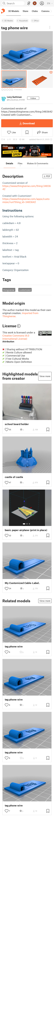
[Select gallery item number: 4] (29, 417)
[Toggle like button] (6, 429)
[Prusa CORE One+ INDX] (27, 151)
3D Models (8, 21)
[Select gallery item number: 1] (22, 417)
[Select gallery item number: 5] (31, 417)
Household (23, 21)
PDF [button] (48, 176)
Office (36, 21)
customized (25, 290)
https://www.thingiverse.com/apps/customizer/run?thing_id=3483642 (26, 200)
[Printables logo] (3, 11)
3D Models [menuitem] (13, 11)
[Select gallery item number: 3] (27, 417)
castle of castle (14, 477)
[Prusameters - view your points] (35, 3)
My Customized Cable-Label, (22, 583)
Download (29, 123)
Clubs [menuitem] (35, 11)
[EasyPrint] (29, 3)
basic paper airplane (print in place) (26, 530)
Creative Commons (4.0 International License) (15, 338)
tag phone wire (14, 646)
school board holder (17, 424)
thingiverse (8, 290)
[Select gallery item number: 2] (24, 417)
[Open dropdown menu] (50, 27)
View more (44, 376)
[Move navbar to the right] (51, 11)
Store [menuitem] (25, 11)
